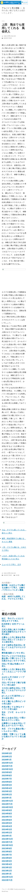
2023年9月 (7, 848)
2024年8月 (7, 813)
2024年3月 (7, 829)
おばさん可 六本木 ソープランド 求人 (13, 678)
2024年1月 (7, 836)
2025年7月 (7, 779)
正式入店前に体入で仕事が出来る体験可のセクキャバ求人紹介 (14, 631)
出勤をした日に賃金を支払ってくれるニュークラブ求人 (14, 671)
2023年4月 (7, 864)
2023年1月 (7, 874)
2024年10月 (7, 807)
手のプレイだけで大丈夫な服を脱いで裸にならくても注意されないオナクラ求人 (14, 658)
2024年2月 (7, 832)
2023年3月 (7, 867)
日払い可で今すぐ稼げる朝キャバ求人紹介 (14, 683)
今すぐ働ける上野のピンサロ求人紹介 (14, 702)
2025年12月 (7, 763)
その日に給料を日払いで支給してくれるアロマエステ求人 (14, 690)
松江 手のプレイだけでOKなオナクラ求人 (13, 619)
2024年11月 (7, 804)
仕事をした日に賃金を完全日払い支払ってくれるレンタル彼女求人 (14, 639)
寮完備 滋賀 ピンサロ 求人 (13, 653)
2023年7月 (7, 855)
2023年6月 (7, 858)
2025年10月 (7, 769)
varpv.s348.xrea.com (10, 36)
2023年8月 (7, 851)
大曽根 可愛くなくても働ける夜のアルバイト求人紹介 (14, 736)
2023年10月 (7, 845)
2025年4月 (7, 788)
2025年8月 (7, 775)
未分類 (17, 575)
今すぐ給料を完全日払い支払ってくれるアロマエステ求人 (14, 647)
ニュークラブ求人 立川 (11, 564)
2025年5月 (7, 785)
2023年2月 (7, 870)
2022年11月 (7, 880)
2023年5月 (7, 861)
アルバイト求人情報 (10, 8)
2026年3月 (7, 753)
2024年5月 (7, 823)
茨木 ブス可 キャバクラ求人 (14, 713)
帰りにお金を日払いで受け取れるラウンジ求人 (14, 719)
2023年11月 (7, 842)
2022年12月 (7, 877)
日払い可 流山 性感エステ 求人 (13, 665)
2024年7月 (7, 817)
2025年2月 (7, 794)
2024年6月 (7, 820)
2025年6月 (7, 782)
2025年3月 (7, 791)
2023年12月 (7, 839)
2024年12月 (7, 801)
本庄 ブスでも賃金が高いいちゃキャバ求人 (14, 730)
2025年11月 (7, 766)
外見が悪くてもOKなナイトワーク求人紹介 (13, 708)
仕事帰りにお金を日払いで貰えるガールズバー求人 (14, 724)
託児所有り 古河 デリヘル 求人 (13, 625)
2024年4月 (7, 826)
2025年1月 (7, 798)
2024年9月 (7, 810)
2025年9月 (7, 772)
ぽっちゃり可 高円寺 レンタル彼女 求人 (13, 697)
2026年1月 (7, 759)
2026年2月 (7, 756)
